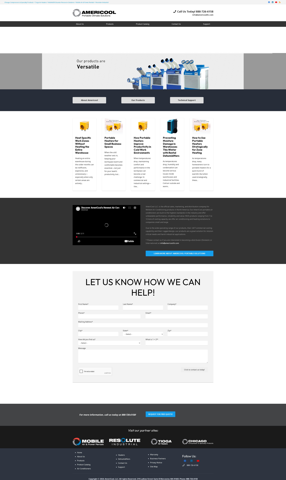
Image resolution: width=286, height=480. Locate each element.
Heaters (121, 455)
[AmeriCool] (94, 13)
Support (121, 467)
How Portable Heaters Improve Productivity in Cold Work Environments (142, 145)
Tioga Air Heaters (41, 2)
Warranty (154, 454)
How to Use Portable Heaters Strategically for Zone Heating (200, 145)
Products (80, 460)
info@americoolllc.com (169, 243)
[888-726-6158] (184, 465)
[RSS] (280, 2)
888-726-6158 (128, 414)
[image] (124, 441)
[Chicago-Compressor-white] (197, 441)
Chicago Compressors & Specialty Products (18, 2)
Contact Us (122, 463)
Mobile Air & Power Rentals (85, 2)
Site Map (154, 466)
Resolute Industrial (102, 2)
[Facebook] (269, 2)
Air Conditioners (84, 468)
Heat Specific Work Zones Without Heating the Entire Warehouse (83, 145)
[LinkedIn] (272, 2)
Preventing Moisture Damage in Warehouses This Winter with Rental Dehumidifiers (171, 146)
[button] (115, 24)
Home (79, 452)
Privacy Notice (156, 462)
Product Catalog (83, 464)
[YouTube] (276, 2)
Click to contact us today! (194, 369)
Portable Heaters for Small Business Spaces (112, 142)
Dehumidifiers (124, 459)
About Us (81, 456)
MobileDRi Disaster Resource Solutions (61, 2)
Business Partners (158, 458)
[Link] (88, 442)
